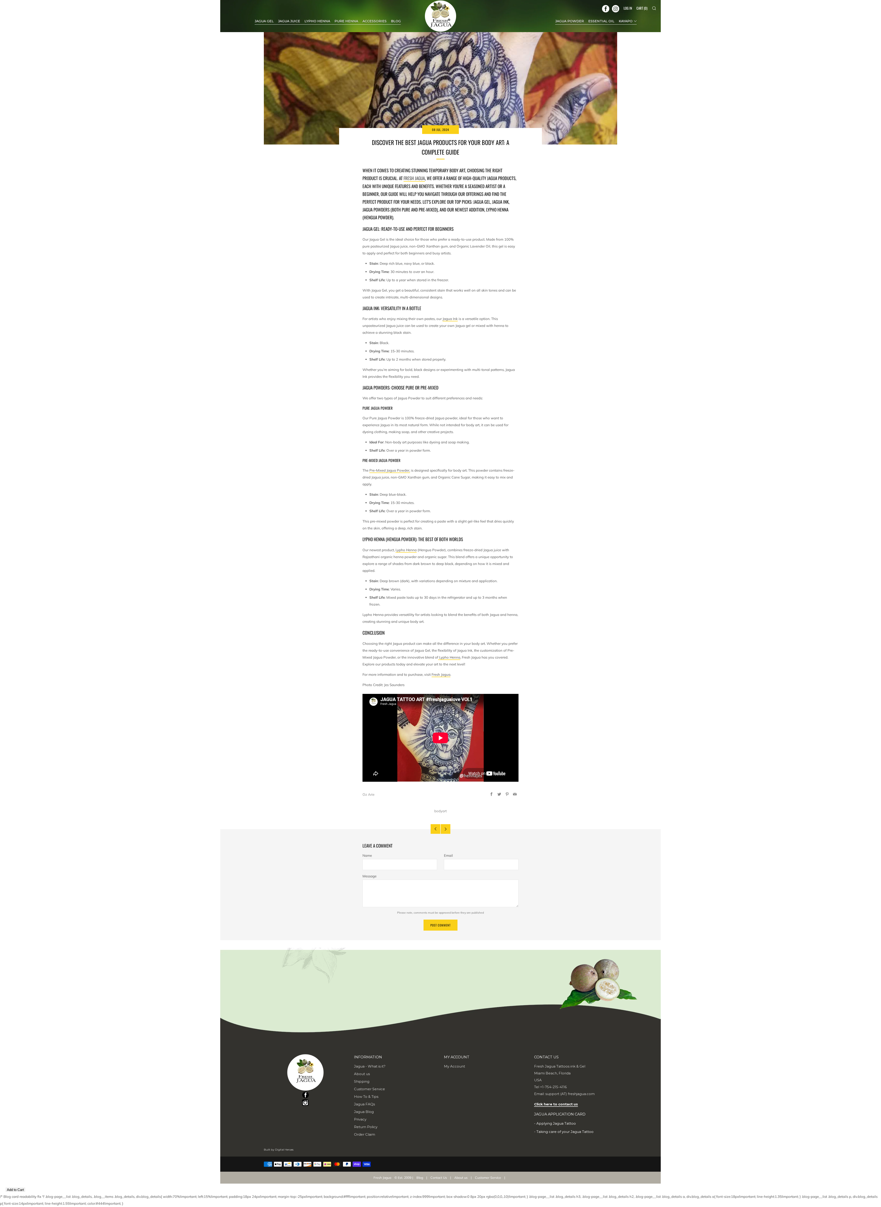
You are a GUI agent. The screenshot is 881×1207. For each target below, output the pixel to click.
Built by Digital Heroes (278, 1149)
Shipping (361, 1081)
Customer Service (369, 1089)
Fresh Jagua (414, 178)
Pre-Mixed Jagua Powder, (389, 470)
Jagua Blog (364, 1112)
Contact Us (438, 1178)
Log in (628, 8)
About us (362, 1074)
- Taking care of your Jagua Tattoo (564, 1131)
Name (367, 855)
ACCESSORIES (374, 21)
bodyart (440, 811)
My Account (454, 1066)
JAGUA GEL (264, 21)
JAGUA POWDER (569, 21)
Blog (419, 1178)
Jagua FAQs (364, 1104)
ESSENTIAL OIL (601, 21)
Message (369, 876)
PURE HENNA (346, 21)
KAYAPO (626, 21)
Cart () (641, 8)
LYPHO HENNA (317, 21)
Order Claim (364, 1134)
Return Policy (365, 1127)
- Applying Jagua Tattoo (555, 1123)
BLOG (396, 21)
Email (448, 855)
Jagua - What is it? (369, 1066)
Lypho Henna (406, 550)
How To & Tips (366, 1096)
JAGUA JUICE (289, 21)
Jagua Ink (450, 319)
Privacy (360, 1119)
